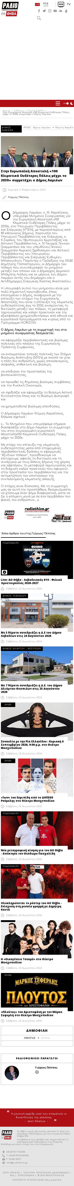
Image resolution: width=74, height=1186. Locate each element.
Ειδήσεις (19, 111)
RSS (12, 1175)
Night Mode (68, 103)
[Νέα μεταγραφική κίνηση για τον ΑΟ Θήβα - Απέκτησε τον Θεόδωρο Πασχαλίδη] (37, 830)
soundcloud (60, 11)
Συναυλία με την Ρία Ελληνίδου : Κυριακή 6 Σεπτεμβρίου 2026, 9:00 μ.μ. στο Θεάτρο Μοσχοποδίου (32, 745)
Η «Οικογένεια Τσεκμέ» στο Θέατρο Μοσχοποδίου (27, 960)
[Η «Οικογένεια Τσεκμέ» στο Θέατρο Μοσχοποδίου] (37, 939)
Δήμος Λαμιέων (42, 128)
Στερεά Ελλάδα (36, 111)
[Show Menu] (57, 103)
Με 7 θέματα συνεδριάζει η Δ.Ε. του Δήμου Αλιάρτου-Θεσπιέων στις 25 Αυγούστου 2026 (31, 689)
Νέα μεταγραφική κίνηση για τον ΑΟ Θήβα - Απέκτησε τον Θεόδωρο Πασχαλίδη (32, 851)
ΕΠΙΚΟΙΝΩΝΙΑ (26, 1175)
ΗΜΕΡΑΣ (30, 1038)
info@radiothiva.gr (17, 1163)
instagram (49, 11)
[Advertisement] (37, 61)
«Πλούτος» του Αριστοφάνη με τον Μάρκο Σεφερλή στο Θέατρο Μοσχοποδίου (31, 1013)
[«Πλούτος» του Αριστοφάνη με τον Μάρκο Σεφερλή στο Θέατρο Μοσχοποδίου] (37, 992)
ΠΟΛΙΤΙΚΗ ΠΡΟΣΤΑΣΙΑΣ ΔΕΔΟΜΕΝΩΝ (46, 1173)
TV (69, 4)
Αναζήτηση (39, 18)
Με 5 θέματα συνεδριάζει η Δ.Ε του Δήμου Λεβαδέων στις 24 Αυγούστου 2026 (31, 634)
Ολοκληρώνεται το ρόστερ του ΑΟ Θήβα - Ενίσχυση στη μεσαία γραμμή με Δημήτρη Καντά (31, 906)
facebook (39, 11)
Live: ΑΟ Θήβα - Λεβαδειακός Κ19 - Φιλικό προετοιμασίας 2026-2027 (31, 581)
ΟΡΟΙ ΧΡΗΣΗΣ (11, 1173)
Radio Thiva (10, 9)
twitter (44, 11)
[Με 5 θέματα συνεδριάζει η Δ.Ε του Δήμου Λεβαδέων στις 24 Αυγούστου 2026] (37, 613)
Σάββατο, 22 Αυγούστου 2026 (24, 588)
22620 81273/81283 (19, 1155)
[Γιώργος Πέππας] (12, 1073)
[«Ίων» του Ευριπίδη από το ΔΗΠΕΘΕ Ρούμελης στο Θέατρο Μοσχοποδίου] (37, 778)
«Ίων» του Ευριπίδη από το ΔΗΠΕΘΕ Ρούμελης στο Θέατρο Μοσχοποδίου (27, 799)
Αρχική (6, 111)
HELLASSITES (53, 1180)
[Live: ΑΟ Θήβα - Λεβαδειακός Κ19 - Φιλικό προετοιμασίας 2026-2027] (37, 560)
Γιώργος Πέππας (46, 1067)
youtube (55, 11)
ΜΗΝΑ (45, 1038)
